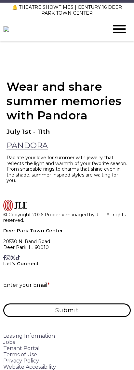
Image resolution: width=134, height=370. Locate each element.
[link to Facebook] (4, 258)
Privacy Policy (21, 361)
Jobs (9, 342)
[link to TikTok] (18, 258)
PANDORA (27, 145)
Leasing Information (29, 336)
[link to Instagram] (8, 258)
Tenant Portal (21, 348)
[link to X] (13, 258)
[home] (50, 29)
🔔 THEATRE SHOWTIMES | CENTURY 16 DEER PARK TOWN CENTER (67, 10)
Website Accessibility (29, 367)
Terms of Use (20, 354)
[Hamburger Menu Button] (119, 29)
